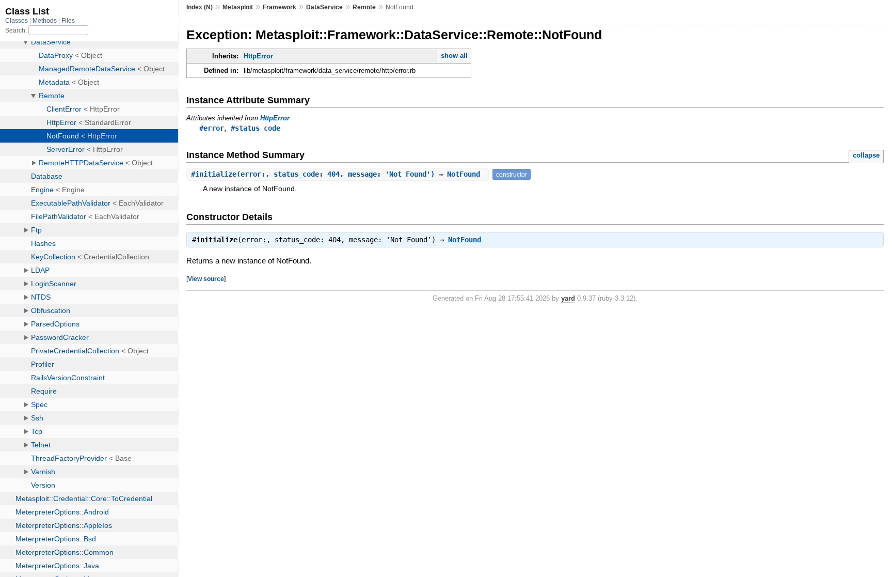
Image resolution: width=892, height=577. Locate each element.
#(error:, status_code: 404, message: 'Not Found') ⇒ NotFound (337, 174)
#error (211, 128)
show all (454, 55)
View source (206, 278)
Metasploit (237, 7)
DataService (324, 7)
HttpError (258, 56)
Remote (364, 7)
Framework (279, 7)
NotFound (464, 240)
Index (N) (199, 7)
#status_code (255, 128)
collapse (866, 155)
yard (568, 298)
